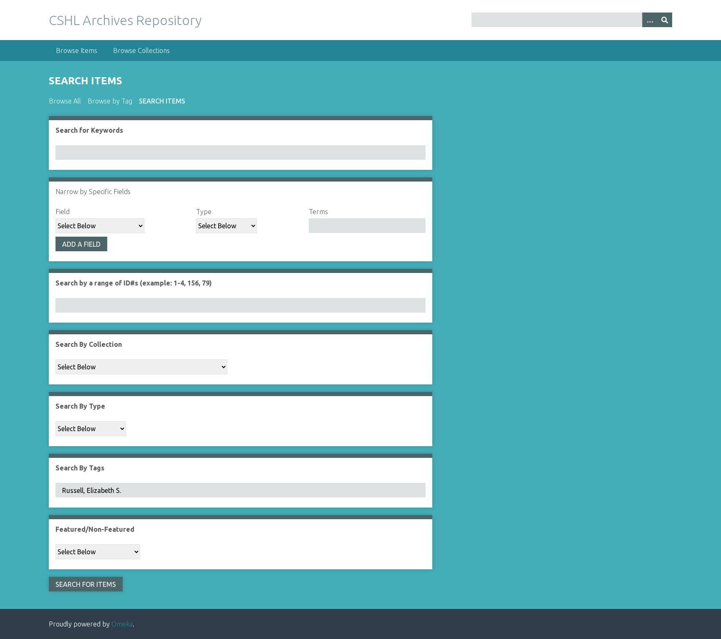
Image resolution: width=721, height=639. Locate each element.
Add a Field (81, 244)
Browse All (65, 101)
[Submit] (664, 20)
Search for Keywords (89, 130)
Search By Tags (79, 468)
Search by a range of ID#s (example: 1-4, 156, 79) (133, 283)
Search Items (162, 101)
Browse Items (76, 50)
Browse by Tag (110, 101)
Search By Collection (88, 344)
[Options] (649, 20)
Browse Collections (141, 50)
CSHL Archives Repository (125, 20)
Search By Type (80, 406)
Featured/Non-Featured (94, 529)
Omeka (122, 624)
